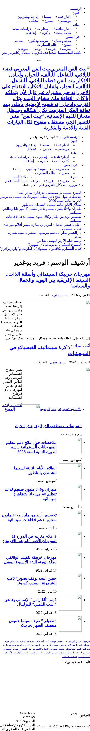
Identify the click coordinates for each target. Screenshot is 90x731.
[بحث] (1, 58)
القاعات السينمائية (73, 652)
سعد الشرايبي (51, 645)
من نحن (6, 52)
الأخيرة (76, 409)
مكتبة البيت (74, 52)
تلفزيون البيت (33, 52)
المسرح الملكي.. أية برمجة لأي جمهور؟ (55, 244)
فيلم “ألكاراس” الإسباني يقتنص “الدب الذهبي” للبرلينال (30, 601)
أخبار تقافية (63, 29)
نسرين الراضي (75, 641)
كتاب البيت (63, 33)
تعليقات (56, 409)
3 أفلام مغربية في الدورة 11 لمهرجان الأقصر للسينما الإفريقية (30, 538)
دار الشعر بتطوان (17, 645)
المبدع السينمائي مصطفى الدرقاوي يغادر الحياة (49, 192)
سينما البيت (58, 52)
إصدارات (43, 29)
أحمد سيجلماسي (69, 656)
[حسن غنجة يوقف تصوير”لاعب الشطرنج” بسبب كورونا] (70, 588)
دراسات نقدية (21, 29)
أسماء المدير (84, 656)
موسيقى (65, 21)
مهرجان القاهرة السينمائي (22, 641)
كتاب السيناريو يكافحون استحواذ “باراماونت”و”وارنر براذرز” (41, 248)
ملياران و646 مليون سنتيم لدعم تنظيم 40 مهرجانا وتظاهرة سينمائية (31, 494)
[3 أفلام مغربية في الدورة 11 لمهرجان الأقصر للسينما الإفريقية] (70, 546)
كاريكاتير (18, 52)
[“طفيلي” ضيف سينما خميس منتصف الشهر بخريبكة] (70, 630)
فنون (76, 13)
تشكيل (33, 21)
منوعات (22, 49)
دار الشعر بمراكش (35, 645)
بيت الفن (86, 649)
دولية (38, 49)
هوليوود (86, 641)
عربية (52, 49)
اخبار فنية (64, 17)
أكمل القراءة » (80, 345)
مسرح (48, 21)
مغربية (66, 49)
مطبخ (67, 45)
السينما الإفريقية (20, 652)
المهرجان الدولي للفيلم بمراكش (43, 649)
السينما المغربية (50, 652)
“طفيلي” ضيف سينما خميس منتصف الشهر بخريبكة (33, 622)
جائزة (5, 645)
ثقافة (76, 25)
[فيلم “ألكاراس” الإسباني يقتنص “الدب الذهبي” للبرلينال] (70, 609)
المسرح (23, 649)
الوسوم (45, 409)
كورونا (79, 645)
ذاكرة (46, 33)
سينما (48, 17)
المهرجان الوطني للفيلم (69, 649)
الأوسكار (8, 652)
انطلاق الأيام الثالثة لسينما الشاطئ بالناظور (52, 204)
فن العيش (73, 37)
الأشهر (66, 409)
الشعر (61, 652)
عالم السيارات (47, 45)
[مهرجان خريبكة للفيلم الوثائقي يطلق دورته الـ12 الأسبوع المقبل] (70, 567)
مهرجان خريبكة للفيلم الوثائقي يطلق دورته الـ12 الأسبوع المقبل (30, 559)
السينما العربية (35, 652)
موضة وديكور (39, 41)
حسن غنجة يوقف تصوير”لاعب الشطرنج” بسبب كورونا (32, 580)
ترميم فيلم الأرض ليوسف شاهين (59, 240)
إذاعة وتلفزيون (28, 17)
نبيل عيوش (62, 641)
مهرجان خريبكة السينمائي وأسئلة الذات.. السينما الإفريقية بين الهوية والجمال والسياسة (48, 279)
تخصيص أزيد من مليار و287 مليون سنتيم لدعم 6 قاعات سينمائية (29, 517)
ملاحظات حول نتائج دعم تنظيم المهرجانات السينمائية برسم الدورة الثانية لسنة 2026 (31, 447)
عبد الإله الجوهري (67, 645)
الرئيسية (76, 9)
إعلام (46, 52)
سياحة (18, 41)
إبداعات (31, 33)
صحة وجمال (62, 41)
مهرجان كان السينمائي (45, 641)
